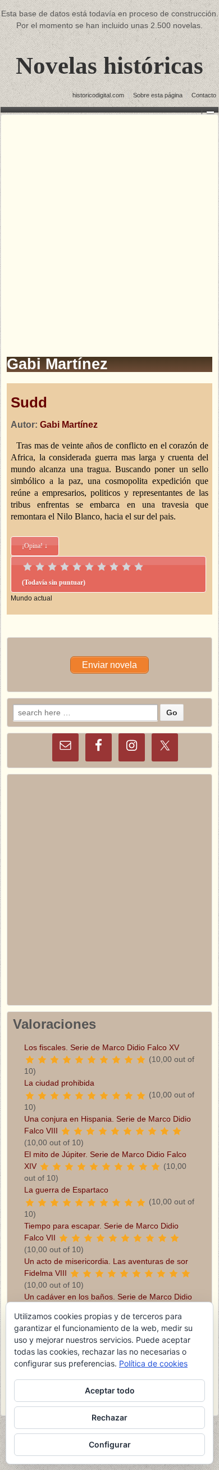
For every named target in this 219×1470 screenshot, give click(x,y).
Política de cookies (153, 1363)
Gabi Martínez (69, 424)
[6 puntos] (89, 566)
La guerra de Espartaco (66, 1189)
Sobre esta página (157, 95)
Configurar (110, 1444)
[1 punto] (27, 566)
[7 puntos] (101, 566)
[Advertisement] (109, 224)
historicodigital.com (98, 95)
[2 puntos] (39, 566)
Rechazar (109, 1417)
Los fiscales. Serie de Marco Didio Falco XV (101, 1047)
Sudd (29, 402)
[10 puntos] (138, 566)
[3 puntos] (52, 566)
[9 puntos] (126, 566)
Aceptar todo (110, 1390)
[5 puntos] (77, 566)
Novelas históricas (109, 65)
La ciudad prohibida (59, 1082)
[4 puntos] (64, 566)
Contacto (203, 95)
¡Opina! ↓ (35, 546)
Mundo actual (31, 598)
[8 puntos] (114, 566)
